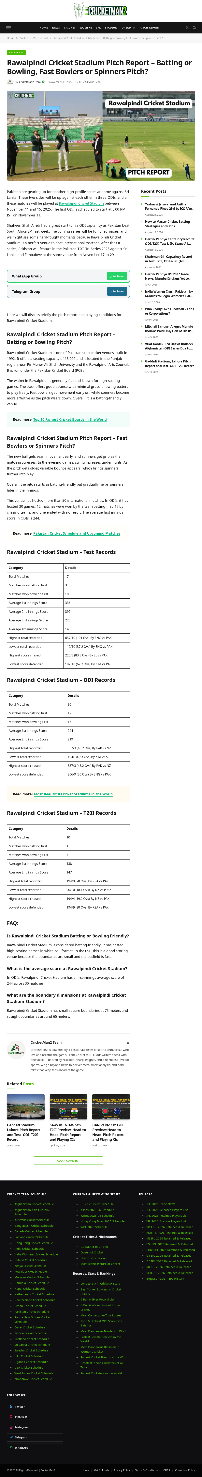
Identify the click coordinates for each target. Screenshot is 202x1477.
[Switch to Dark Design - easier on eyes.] (187, 27)
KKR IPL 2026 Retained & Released (169, 1233)
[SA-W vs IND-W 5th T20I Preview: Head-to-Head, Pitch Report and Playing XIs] (68, 1106)
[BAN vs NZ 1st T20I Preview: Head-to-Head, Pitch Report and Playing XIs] (111, 1106)
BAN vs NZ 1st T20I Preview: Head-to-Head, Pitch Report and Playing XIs (107, 1132)
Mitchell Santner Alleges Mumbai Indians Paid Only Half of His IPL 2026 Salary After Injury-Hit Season (169, 328)
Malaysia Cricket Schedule (32, 1277)
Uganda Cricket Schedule (31, 1362)
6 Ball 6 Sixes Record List (97, 1299)
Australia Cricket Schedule (32, 1220)
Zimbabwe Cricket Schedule (33, 1379)
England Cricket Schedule (31, 1237)
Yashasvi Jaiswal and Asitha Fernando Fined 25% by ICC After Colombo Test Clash (169, 206)
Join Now (117, 276)
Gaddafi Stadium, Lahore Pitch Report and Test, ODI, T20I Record (23, 1132)
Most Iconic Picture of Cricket (100, 1264)
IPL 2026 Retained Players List (166, 1215)
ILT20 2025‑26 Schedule (97, 1204)
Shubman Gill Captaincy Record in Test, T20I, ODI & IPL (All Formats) (168, 258)
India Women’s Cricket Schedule (36, 1254)
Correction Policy (185, 1470)
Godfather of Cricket (94, 1247)
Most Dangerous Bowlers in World (103, 1331)
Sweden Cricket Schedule (31, 1350)
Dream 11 (129, 27)
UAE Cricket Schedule (28, 1356)
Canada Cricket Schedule (31, 1231)
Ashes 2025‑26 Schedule (97, 1210)
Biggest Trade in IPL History (165, 1278)
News (56, 27)
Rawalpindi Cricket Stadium (81, 203)
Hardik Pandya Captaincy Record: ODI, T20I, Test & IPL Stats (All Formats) (170, 241)
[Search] (194, 27)
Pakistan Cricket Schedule (31, 1311)
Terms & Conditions (146, 1470)
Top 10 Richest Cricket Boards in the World (70, 419)
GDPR (166, 1470)
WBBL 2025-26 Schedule (97, 1215)
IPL (98, 27)
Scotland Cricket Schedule (31, 1339)
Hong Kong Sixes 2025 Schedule (102, 1221)
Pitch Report (150, 27)
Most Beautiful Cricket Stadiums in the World (73, 794)
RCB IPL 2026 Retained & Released (169, 1273)
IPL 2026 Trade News (160, 1204)
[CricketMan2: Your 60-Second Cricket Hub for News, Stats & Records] (101, 11)
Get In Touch (101, 1470)
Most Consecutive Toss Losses (100, 1315)
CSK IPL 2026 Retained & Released (169, 1244)
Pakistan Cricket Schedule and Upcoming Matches (76, 533)
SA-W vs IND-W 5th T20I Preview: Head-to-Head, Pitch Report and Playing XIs (68, 1132)
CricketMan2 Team (30, 82)
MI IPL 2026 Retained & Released (169, 1238)
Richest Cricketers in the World (101, 1373)
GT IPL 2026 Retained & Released (169, 1255)
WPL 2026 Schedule (94, 1227)
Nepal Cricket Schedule (29, 1288)
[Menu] (8, 27)
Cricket (70, 27)
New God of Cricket (93, 1258)
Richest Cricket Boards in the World (104, 1357)
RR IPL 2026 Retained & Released (168, 1267)
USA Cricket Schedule (28, 1367)
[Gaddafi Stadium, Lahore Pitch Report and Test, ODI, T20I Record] (26, 1106)
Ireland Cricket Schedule (30, 1260)
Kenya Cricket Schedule (30, 1266)
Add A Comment (68, 1160)
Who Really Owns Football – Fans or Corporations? (169, 311)
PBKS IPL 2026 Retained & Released (170, 1250)
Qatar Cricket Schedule (29, 1327)
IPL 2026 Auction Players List (166, 1221)
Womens (86, 27)
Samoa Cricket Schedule (30, 1333)
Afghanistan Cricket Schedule (34, 1204)
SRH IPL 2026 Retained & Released (169, 1227)
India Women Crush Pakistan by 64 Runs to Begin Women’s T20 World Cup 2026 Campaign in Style (169, 293)
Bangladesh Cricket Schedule (33, 1225)
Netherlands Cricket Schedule (34, 1294)
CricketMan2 (48, 1470)
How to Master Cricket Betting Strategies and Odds (167, 223)
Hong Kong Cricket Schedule (33, 1243)
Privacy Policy (122, 1470)
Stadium (111, 27)
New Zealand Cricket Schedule (34, 1300)
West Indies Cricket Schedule (33, 1373)
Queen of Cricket (91, 1252)
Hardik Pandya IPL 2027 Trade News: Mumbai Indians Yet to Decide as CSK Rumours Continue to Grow (170, 276)
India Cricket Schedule (29, 1249)
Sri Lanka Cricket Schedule (32, 1345)
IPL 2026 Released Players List (167, 1210)
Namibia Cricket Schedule (31, 1283)
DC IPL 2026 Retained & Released (169, 1261)
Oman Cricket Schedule (30, 1306)
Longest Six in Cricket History (100, 1283)
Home (43, 27)
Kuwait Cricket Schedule (30, 1271)
